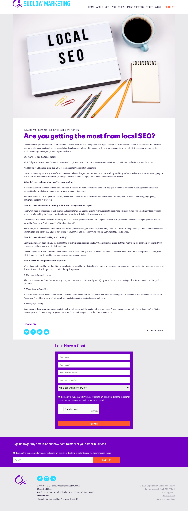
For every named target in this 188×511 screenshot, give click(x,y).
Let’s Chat (169, 7)
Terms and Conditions (165, 498)
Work (158, 7)
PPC (113, 7)
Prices (149, 7)
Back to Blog (157, 330)
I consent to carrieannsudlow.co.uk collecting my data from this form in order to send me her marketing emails (63, 452)
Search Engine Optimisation (66, 130)
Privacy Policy (169, 495)
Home (91, 7)
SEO (107, 7)
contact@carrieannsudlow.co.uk (66, 485)
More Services (135, 7)
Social (121, 7)
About (99, 7)
